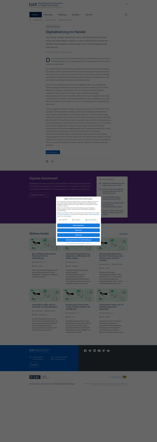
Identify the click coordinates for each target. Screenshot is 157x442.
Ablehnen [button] (78, 235)
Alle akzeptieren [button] (78, 225)
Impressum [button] (88, 243)
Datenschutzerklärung (63, 214)
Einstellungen (95, 214)
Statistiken (77, 219)
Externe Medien (92, 219)
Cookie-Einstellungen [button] (70, 243)
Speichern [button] (78, 230)
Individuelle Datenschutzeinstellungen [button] (78, 240)
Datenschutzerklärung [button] (80, 243)
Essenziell (64, 219)
